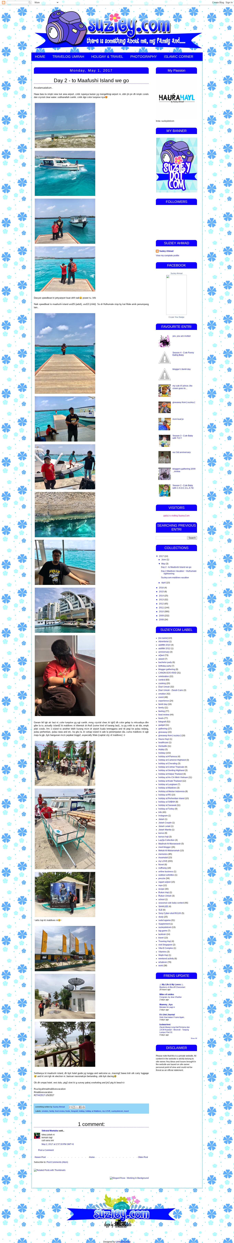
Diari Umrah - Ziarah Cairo (170, 690)
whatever (162, 962)
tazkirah (162, 934)
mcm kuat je (178, 419)
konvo (161, 833)
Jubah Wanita (164, 829)
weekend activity (166, 958)
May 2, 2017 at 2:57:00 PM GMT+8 (58, 1144)
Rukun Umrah (164, 896)
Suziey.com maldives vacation (175, 577)
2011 (161, 607)
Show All (194, 1038)
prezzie (161, 878)
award (161, 659)
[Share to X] (77, 1107)
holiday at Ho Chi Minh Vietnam (173, 777)
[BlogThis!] (74, 1107)
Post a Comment (46, 1150)
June (164, 559)
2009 (161, 615)
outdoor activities (166, 875)
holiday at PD (164, 795)
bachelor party (165, 662)
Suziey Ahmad (166, 251)
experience (163, 701)
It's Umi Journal (167, 1014)
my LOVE (106, 1111)
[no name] (163, 638)
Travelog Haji (164, 941)
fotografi (74, 1111)
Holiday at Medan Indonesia (171, 791)
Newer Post (40, 1157)
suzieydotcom (117, 1111)
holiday (81, 1111)
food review (59, 1111)
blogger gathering (166, 669)
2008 (161, 619)
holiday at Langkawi (167, 784)
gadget (161, 725)
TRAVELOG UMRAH (68, 56)
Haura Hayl (163, 739)
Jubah (161, 819)
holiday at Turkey (166, 809)
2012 (161, 604)
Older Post (143, 1157)
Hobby (161, 749)
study (160, 917)
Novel (161, 864)
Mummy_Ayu (166, 1004)
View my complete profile (167, 255)
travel (126, 1111)
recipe (161, 889)
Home (92, 1157)
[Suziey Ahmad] (176, 314)
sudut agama (164, 920)
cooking (162, 683)
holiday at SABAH (166, 802)
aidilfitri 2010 (164, 645)
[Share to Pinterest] (83, 1107)
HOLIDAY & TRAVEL (107, 56)
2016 (161, 587)
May (163, 564)
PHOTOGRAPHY (143, 56)
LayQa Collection (166, 840)
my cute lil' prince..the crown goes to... (182, 387)
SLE (160, 910)
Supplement (164, 924)
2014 (161, 595)
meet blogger (164, 847)
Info (160, 812)
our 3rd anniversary (182, 452)
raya (160, 885)
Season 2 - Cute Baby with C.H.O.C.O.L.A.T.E (183, 486)
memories (163, 854)
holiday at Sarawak (167, 805)
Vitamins (162, 952)
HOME (40, 56)
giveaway (162, 732)
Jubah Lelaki (164, 826)
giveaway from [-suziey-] (184, 402)
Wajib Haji (163, 955)
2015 (161, 591)
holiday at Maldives (93, 1111)
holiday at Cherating (167, 763)
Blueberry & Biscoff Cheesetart (172, 987)
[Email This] (70, 1107)
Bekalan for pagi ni (167, 1007)
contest (161, 680)
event (161, 697)
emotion (45, 1111)
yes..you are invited (181, 336)
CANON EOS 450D (167, 673)
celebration (163, 676)
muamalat (163, 857)
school (161, 899)
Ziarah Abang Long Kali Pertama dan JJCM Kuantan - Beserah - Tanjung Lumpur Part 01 (174, 1029)
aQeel (161, 655)
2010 (161, 611)
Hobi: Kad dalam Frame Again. (171, 1017)
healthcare (163, 742)
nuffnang (162, 868)
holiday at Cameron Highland (172, 760)
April (163, 583)
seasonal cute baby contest (171, 903)
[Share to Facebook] (80, 1107)
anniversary (163, 652)
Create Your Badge (176, 317)
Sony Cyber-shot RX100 (169, 913)
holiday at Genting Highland (171, 770)
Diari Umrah (164, 687)
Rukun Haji (163, 892)
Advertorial (163, 641)
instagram (163, 815)
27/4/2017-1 (41, 1095)
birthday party (164, 666)
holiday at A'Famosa (167, 756)
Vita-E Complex (165, 948)
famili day (162, 704)
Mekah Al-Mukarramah (169, 850)
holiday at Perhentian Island (171, 798)
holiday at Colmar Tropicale (171, 767)
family (51, 1111)
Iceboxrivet (164, 1024)
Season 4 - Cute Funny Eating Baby (183, 353)
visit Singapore (165, 945)
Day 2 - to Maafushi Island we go (176, 567)
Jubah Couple (165, 822)
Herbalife (162, 746)
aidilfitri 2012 (164, 648)
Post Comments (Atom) (57, 1162)
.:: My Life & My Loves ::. (171, 984)
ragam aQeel (164, 882)
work (160, 965)
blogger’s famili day (182, 369)
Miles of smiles (166, 994)
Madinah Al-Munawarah (169, 844)
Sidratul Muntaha (50, 1131)
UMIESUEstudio (123, 1242)
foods (67, 1111)
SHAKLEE (163, 906)
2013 (161, 599)
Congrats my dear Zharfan (170, 997)
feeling (161, 711)
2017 (161, 556)
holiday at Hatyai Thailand (170, 774)
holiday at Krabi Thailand (170, 781)
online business (165, 871)
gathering (162, 728)
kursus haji (163, 837)
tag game (162, 931)
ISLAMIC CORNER (178, 56)
